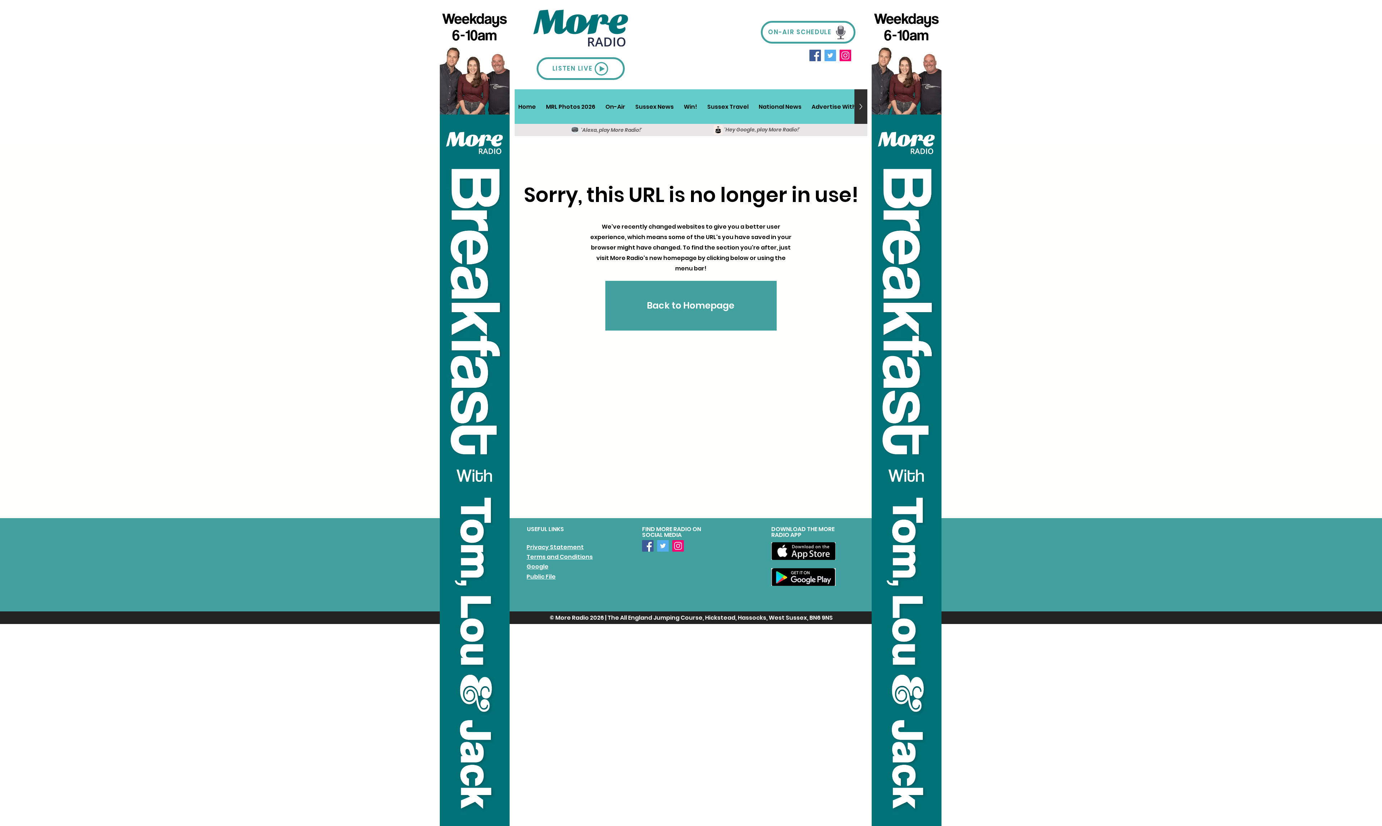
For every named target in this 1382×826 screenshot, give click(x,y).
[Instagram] (845, 55)
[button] (615, 106)
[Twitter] (830, 55)
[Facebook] (815, 55)
